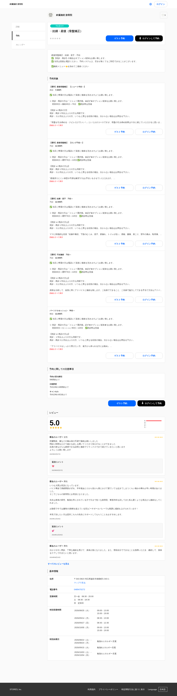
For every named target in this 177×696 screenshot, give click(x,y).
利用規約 (91, 689)
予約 (17, 36)
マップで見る (80, 583)
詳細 (17, 27)
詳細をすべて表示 (56, 125)
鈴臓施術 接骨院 (16, 4)
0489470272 (79, 589)
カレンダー (20, 45)
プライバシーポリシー (108, 689)
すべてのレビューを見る (58, 564)
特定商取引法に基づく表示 (133, 689)
